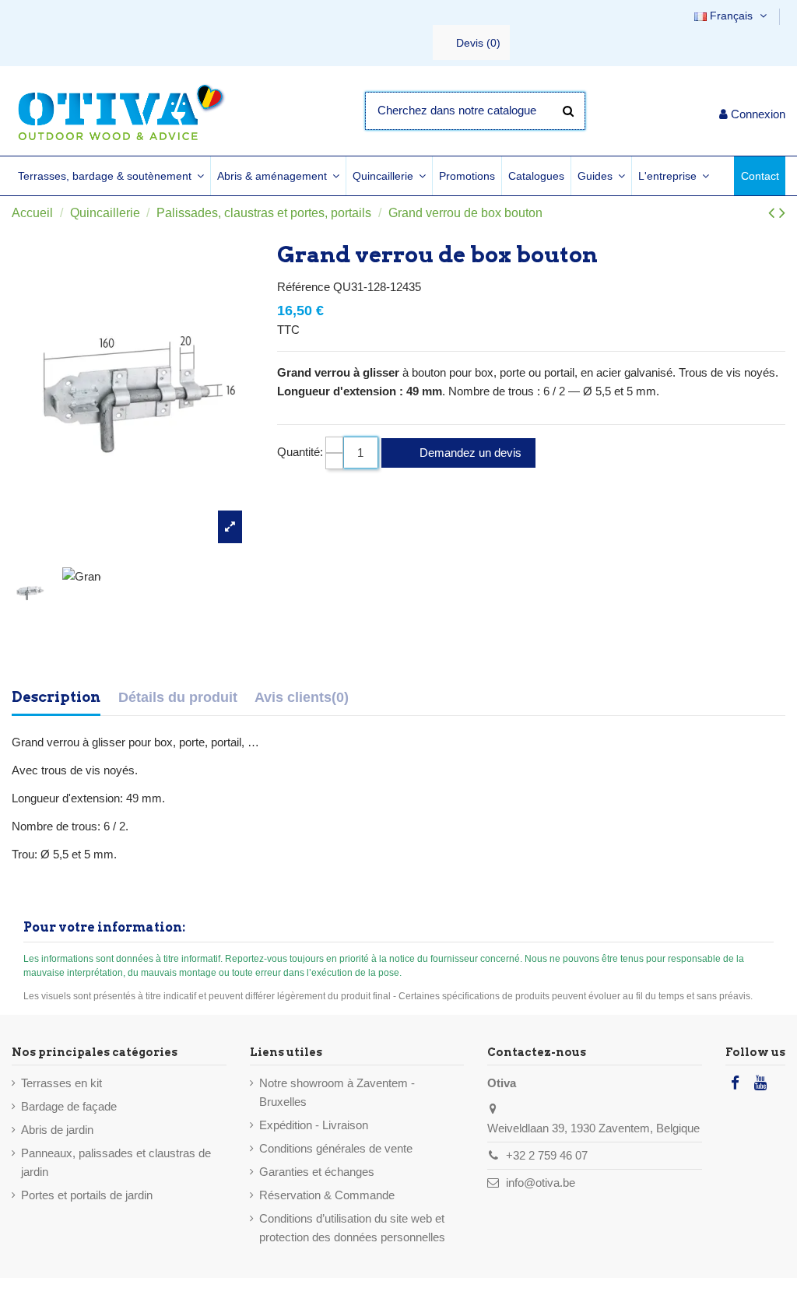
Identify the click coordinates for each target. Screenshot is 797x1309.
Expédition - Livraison (313, 1125)
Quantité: (300, 451)
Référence (303, 286)
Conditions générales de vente (336, 1148)
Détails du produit (177, 697)
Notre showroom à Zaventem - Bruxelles (337, 1092)
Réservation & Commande (327, 1195)
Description (56, 697)
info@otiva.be (540, 1182)
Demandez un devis (468, 452)
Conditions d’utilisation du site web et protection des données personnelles (352, 1228)
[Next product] (782, 213)
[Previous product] (773, 213)
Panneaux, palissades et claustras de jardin (116, 1162)
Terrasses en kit (61, 1083)
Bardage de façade (69, 1106)
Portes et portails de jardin (87, 1195)
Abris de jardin (57, 1129)
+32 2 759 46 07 (547, 1155)
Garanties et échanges (316, 1171)
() (478, 43)
